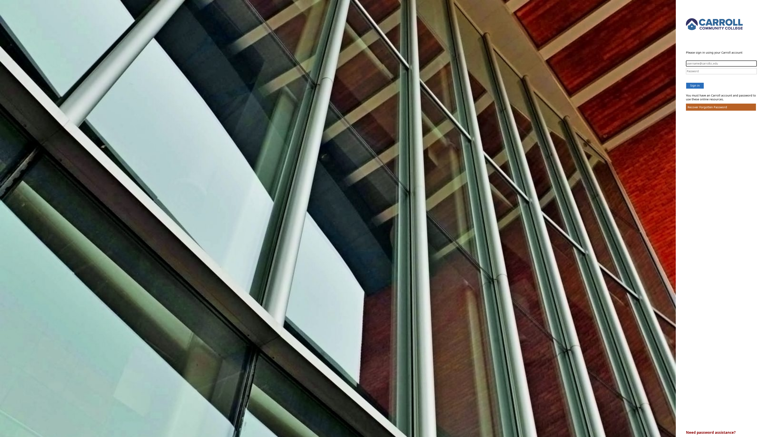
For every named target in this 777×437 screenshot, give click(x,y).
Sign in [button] (695, 85)
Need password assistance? (711, 432)
